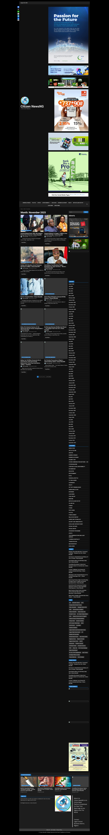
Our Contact (53, 829)
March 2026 (71, 295)
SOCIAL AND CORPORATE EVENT (76, 524)
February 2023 (72, 380)
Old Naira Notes (72, 645)
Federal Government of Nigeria (79, 616)
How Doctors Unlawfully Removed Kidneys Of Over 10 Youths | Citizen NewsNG (46, 782)
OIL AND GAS (48, 230)
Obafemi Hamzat (79, 643)
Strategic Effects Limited (74, 654)
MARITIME (71, 498)
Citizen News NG (81, 611)
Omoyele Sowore (81, 645)
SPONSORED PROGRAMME (74, 530)
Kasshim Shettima (73, 627)
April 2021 (71, 399)
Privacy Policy (59, 829)
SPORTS (39, 202)
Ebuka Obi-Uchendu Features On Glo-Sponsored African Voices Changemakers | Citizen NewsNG (32, 316)
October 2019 (72, 440)
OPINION (70, 505)
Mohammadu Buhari (73, 636)
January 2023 (71, 382)
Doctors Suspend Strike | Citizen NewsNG (32, 286)
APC (82, 602)
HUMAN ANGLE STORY (73, 489)
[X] (18, 9)
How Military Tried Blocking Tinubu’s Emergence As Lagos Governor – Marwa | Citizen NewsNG (55, 255)
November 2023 (72, 359)
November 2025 (72, 304)
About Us (48, 829)
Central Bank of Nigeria (78, 609)
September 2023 (72, 364)
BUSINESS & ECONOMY (62, 202)
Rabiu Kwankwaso (73, 650)
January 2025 (71, 327)
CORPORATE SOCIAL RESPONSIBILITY (77, 466)
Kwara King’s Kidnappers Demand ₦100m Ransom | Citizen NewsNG (55, 286)
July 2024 (71, 341)
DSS (70, 616)
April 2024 (71, 348)
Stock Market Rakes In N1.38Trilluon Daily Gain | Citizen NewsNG (63, 782)
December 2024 (72, 330)
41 (47, 376)
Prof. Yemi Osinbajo (83, 648)
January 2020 (71, 433)
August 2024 (71, 339)
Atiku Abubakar (72, 607)
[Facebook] (18, 7)
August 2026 (71, 284)
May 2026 (71, 290)
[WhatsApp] (18, 11)
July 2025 (71, 313)
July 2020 (71, 419)
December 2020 (72, 408)
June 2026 (71, 288)
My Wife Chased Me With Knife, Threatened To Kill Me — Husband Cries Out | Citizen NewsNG (78, 553)
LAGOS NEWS (50, 205)
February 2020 (72, 431)
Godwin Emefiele (79, 620)
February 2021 (72, 403)
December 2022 (72, 385)
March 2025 (71, 323)
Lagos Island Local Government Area (77, 629)
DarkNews (62, 832)
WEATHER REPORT (73, 543)
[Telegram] (18, 16)
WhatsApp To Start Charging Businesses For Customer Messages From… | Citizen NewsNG (78, 576)
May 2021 (71, 396)
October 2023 (72, 362)
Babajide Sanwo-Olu (82, 607)
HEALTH (69, 202)
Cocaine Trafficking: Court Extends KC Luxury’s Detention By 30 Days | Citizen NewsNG (77, 571)
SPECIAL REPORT (72, 528)
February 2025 (72, 325)
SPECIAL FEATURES (73, 526)
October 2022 (72, 389)
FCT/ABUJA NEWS (73, 480)
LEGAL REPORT (72, 496)
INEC (82, 623)
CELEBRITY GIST (72, 459)
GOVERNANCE (72, 482)
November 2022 (72, 387)
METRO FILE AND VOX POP (78, 202)
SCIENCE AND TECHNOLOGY (75, 519)
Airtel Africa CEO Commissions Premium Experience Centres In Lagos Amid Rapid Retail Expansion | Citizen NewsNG (77, 587)
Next (50, 376)
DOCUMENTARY (72, 468)
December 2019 (72, 435)
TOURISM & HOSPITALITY (74, 539)
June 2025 (71, 316)
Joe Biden (78, 625)
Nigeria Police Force (73, 641)
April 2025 (71, 320)
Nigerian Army (72, 638)
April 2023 (71, 376)
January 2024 (71, 355)
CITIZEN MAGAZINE (73, 464)
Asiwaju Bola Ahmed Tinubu (75, 605)
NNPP (81, 641)
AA (70, 602)
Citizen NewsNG (32, 106)
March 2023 (71, 378)
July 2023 (71, 369)
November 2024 (72, 332)
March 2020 (71, 428)
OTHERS (70, 507)
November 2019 (72, 438)
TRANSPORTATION (73, 541)
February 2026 (72, 297)
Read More (24, 242)
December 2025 (72, 302)
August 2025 (71, 311)
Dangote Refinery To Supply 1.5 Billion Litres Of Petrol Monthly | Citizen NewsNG (55, 223)
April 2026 (71, 293)
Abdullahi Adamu (76, 602)
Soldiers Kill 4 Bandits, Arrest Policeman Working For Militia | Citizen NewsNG (32, 255)
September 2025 (72, 309)
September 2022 (72, 392)
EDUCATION (54, 202)
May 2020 (71, 424)
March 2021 (71, 401)
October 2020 (72, 412)
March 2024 (71, 350)
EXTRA (70, 475)
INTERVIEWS (71, 491)
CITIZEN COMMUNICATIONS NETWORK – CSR (78, 461)
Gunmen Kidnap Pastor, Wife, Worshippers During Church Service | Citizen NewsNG (32, 223)
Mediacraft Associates (74, 634)
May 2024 (71, 346)
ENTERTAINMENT (46, 202)
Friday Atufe (72, 620)
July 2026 (71, 286)
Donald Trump (72, 614)
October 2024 (72, 334)
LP (82, 632)
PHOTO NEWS (72, 510)
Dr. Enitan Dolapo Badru (82, 614)
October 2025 (72, 307)
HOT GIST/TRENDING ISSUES (50, 293)
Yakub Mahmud (72, 657)
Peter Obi (75, 648)
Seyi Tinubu (85, 652)
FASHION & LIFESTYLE (73, 478)
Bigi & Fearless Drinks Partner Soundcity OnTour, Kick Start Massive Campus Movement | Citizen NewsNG (77, 592)
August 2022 (71, 394)
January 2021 (71, 405)
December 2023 (72, 357)
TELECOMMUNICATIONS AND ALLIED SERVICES (77, 536)
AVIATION (71, 452)
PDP (70, 648)
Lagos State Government (74, 632)
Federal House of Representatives (76, 618)
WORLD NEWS (57, 205)
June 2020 (71, 422)
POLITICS (34, 202)
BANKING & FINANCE (26, 202)
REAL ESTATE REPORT (73, 517)
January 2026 (71, 300)
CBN (70, 609)
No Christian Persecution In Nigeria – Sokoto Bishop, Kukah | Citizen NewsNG (55, 350)
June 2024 (71, 343)
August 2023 (71, 366)
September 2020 (72, 415)
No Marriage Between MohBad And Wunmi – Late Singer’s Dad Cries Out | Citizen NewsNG (55, 316)
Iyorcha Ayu (72, 625)
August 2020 (71, 417)
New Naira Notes (83, 636)
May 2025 (71, 318)
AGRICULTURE (72, 448)
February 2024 (72, 353)
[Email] (18, 14)
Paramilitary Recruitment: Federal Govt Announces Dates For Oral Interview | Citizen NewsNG (78, 566)
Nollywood (71, 643)
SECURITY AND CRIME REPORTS (26, 230)
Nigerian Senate (80, 638)
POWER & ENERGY (72, 514)
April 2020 (71, 426)
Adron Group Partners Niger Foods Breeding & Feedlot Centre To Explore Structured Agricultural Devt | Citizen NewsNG (78, 581)
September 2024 (72, 336)
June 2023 (71, 371)
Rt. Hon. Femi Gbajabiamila (75, 652)
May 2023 (71, 373)
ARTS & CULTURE (72, 450)
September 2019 (72, 442)
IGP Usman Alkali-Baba (74, 623)
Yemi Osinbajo (81, 657)
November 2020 (72, 410)
